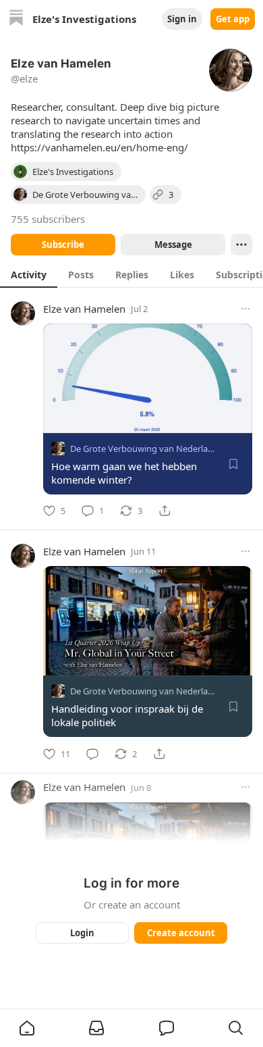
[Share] (164, 510)
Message (173, 244)
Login (82, 933)
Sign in (182, 19)
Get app (233, 19)
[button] (27, 1028)
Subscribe (63, 244)
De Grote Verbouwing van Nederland (144, 448)
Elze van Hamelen (84, 308)
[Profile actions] (241, 244)
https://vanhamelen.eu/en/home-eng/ (99, 147)
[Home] (16, 19)
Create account (181, 933)
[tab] (28, 274)
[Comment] (92, 754)
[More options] (245, 309)
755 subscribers (48, 219)
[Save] (233, 464)
